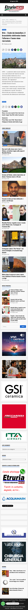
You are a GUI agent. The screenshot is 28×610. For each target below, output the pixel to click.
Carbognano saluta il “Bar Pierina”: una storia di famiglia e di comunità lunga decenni (13, 250)
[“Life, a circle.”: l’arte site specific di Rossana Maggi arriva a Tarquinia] (5, 582)
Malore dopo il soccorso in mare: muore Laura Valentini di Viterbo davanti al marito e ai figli (14, 276)
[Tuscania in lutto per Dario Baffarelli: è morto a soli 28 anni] (14, 189)
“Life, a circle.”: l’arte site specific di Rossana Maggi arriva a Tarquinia (18, 580)
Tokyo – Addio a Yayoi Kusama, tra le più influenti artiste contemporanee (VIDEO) (18, 571)
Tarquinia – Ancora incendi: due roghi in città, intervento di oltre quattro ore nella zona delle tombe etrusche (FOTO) (6, 319)
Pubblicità (16, 603)
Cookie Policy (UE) (8, 603)
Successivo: (12, 120)
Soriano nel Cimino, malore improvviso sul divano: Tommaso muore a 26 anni (13, 176)
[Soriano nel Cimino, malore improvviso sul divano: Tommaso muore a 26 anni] (14, 165)
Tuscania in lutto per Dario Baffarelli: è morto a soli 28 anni (12, 200)
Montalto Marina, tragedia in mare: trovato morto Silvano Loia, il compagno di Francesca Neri (13, 225)
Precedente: (13, 113)
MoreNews (13, 608)
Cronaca (4, 29)
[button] (2, 15)
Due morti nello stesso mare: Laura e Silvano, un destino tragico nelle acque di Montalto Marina (13, 151)
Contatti (22, 603)
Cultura (4, 566)
